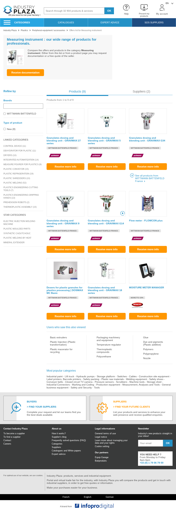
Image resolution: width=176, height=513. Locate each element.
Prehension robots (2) (16, 202)
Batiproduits (101, 460)
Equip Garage (101, 457)
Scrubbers (121, 382)
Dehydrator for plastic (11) (19, 150)
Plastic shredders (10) (16, 178)
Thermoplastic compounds (104, 350)
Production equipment (108, 384)
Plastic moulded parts (16, 229)
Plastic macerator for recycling (61, 350)
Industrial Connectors (58, 384)
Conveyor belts (55, 382)
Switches (122, 376)
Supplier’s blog (59, 437)
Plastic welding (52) (14, 183)
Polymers (148, 349)
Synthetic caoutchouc (17, 233)
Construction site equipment (154, 376)
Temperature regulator (109, 344)
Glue (145, 337)
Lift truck (69, 376)
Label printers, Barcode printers (64, 379)
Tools (97, 387)
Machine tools (137, 382)
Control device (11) (14, 146)
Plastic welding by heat (17, 238)
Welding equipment (136, 379)
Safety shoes (156, 379)
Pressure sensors (104, 382)
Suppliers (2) (141, 91)
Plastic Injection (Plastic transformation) (62, 343)
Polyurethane (104, 356)
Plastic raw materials (112, 379)
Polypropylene (151, 353)
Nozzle (147, 358)
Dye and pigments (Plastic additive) (153, 343)
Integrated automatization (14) (21, 160)
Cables (133, 376)
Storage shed (154, 382)
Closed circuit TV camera (78, 382)
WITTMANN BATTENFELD (21, 113)
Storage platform (106, 376)
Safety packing (91, 379)
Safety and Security (81, 387)
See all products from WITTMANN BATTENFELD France (149, 178)
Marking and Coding (83, 384)
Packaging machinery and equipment (108, 339)
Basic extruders (58, 337)
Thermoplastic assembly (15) (20, 207)
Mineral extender (14, 242)
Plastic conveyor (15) (16, 169)
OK (109, 10)
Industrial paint (55, 376)
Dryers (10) (9, 155)
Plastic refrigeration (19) (18, 173)
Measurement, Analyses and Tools (141, 384)
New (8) (11, 129)
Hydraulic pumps (85, 376)
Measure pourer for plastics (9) (22, 164)
